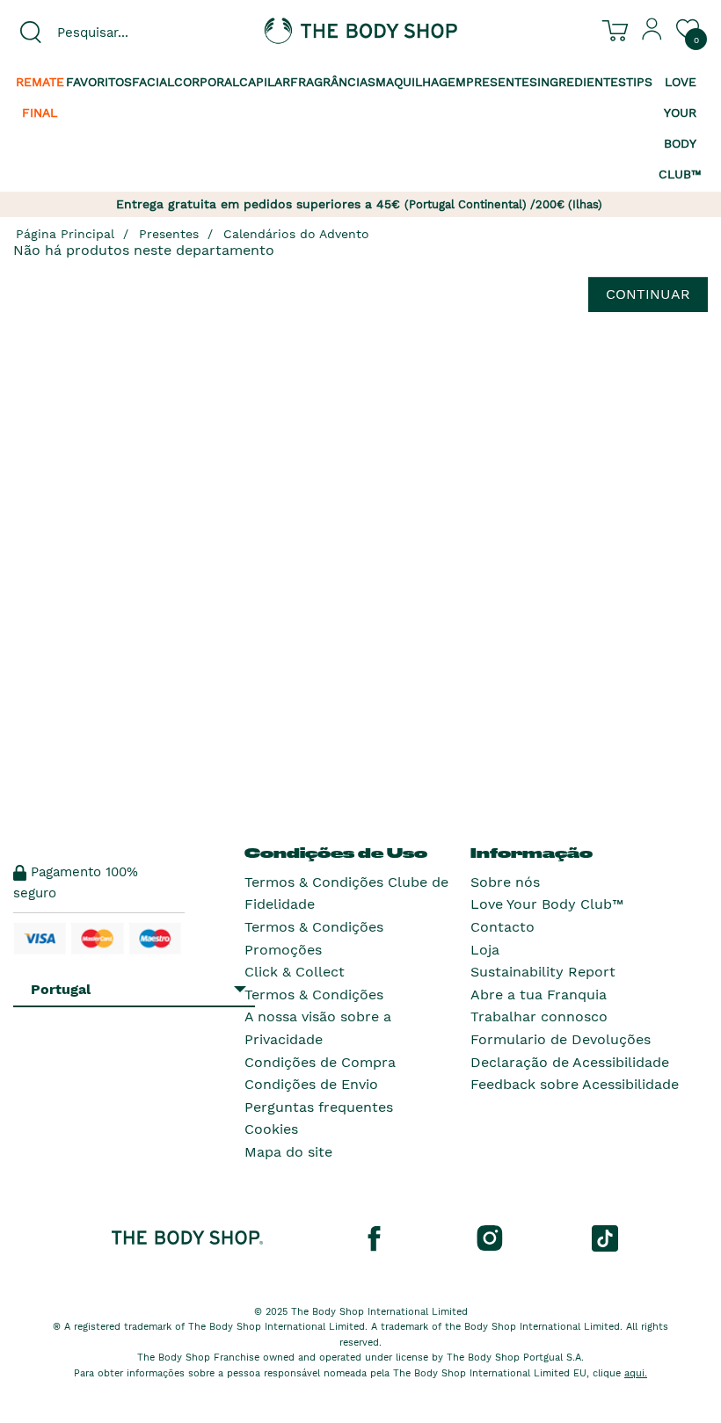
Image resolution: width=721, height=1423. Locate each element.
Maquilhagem (420, 82)
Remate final (40, 97)
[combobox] (120, 32)
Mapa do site (288, 1151)
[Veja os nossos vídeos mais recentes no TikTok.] (605, 1237)
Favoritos (99, 82)
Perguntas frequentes (318, 1107)
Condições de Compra (320, 1062)
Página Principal (65, 234)
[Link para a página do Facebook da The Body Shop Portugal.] (373, 1237)
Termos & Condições (313, 994)
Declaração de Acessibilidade (569, 1062)
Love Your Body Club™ (546, 904)
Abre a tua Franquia (538, 994)
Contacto (502, 926)
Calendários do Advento (296, 234)
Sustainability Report (542, 971)
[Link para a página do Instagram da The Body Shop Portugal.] (490, 1237)
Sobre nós (505, 882)
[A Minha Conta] (652, 36)
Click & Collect (294, 971)
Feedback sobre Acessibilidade (574, 1084)
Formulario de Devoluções (560, 1039)
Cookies (271, 1129)
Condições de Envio (311, 1084)
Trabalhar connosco (539, 1016)
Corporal (206, 82)
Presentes (501, 82)
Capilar (264, 82)
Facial (153, 82)
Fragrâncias (332, 82)
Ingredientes (581, 82)
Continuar (648, 294)
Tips (639, 82)
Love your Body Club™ (680, 128)
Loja (484, 949)
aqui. (635, 1373)
